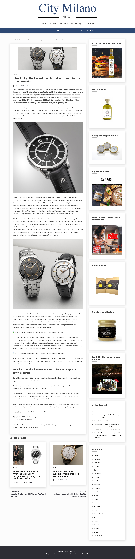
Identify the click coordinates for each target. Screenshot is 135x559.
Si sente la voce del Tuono (103, 421)
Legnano (97, 488)
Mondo (96, 499)
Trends (96, 528)
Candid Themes (87, 554)
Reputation (98, 506)
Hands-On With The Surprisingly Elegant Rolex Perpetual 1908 (66, 474)
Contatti (90, 31)
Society (96, 517)
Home (44, 31)
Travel (96, 525)
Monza (96, 503)
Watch (15, 74)
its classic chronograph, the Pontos (67, 95)
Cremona (97, 474)
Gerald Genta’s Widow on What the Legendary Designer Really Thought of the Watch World (26, 475)
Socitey (96, 521)
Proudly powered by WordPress (54, 554)
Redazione (30, 86)
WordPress (98, 536)
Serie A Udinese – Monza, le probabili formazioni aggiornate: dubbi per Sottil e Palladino (108, 435)
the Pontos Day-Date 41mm (69, 97)
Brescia (96, 466)
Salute (76, 31)
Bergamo (97, 463)
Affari (83, 31)
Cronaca (52, 31)
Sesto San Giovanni (101, 514)
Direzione (29, 482)
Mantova (97, 492)
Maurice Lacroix (21, 95)
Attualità (60, 31)
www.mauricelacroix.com (39, 364)
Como (96, 470)
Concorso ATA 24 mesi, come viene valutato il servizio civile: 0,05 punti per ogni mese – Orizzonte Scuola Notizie (107, 427)
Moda (68, 31)
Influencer (97, 485)
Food (96, 481)
